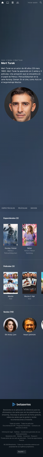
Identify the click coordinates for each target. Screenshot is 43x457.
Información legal (7, 432)
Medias (19, 436)
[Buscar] (41, 2)
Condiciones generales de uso (30, 432)
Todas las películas (27, 423)
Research (34, 436)
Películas (22, 208)
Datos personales (21, 434)
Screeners (26, 436)
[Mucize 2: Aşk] (29, 283)
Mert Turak (18, 60)
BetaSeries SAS (11, 436)
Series (9, 60)
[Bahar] (29, 235)
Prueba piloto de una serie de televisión (13, 438)
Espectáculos (8, 208)
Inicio (3, 60)
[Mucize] (10, 283)
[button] (10, 327)
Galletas (16, 432)
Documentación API (9, 425)
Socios (34, 208)
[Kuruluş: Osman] (10, 235)
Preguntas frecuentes (23, 425)
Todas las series (15, 423)
